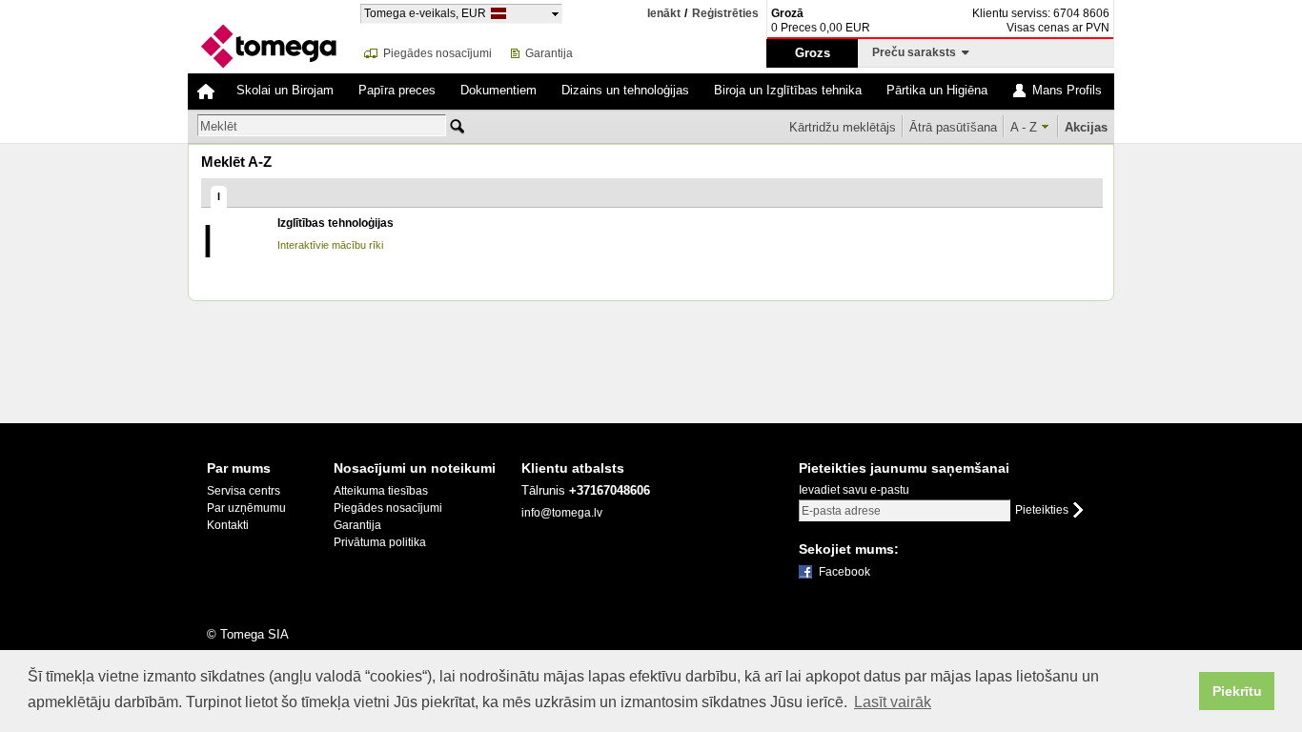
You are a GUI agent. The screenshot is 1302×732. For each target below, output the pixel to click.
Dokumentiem (498, 90)
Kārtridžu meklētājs (842, 127)
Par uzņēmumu (246, 508)
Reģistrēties (725, 14)
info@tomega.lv (561, 512)
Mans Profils (1067, 90)
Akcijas (1086, 127)
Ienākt (664, 13)
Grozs (812, 53)
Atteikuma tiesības (381, 491)
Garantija (549, 53)
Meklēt (218, 126)
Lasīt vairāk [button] (892, 702)
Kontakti (228, 525)
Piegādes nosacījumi (437, 53)
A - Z (1023, 127)
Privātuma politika (380, 542)
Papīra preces (397, 90)
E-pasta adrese (841, 511)
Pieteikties (1041, 510)
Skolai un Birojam (285, 90)
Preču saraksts (917, 52)
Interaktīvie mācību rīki (330, 245)
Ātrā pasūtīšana (953, 127)
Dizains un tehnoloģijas (625, 90)
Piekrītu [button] (1237, 691)
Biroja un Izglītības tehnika (788, 90)
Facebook (844, 572)
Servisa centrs (243, 491)
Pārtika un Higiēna (936, 90)
